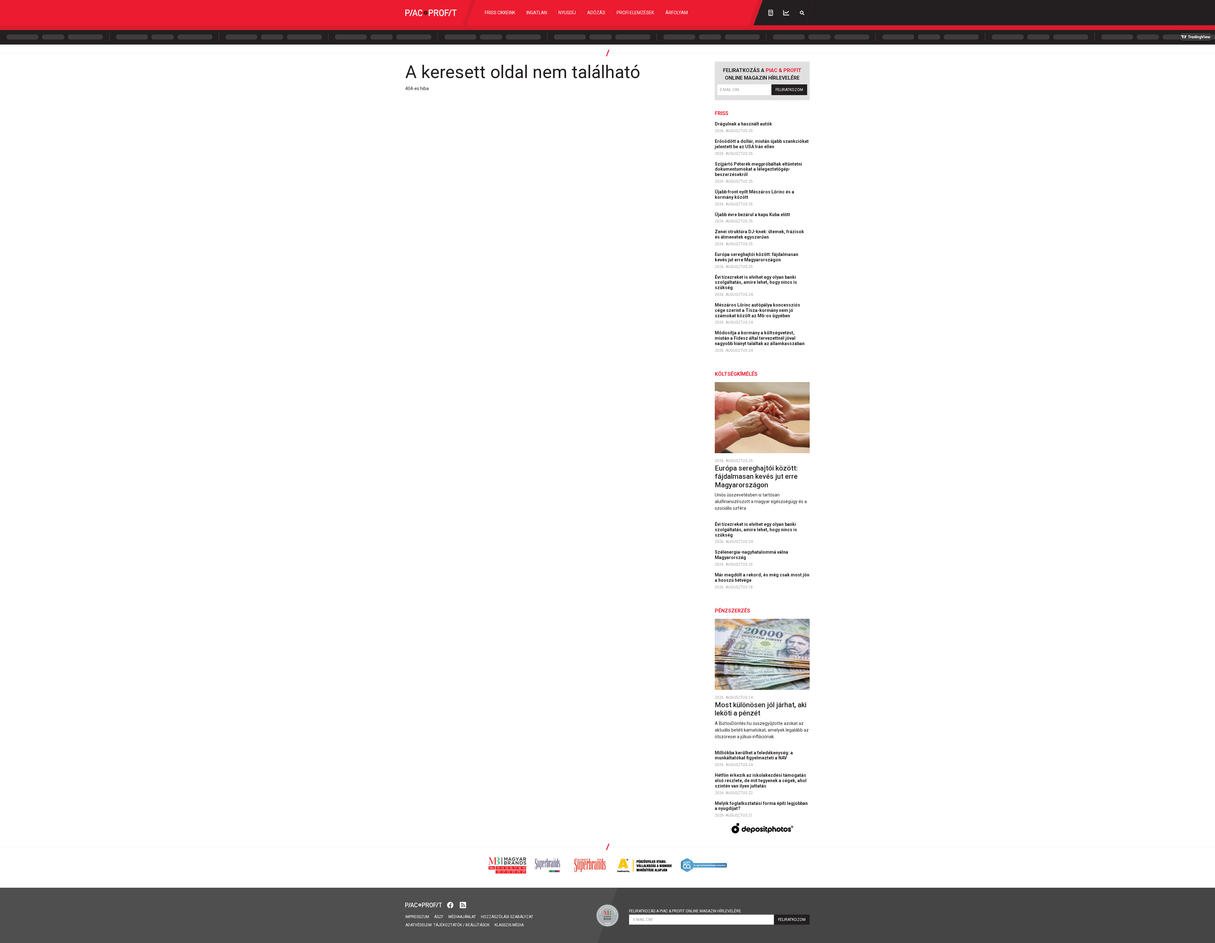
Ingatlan (536, 12)
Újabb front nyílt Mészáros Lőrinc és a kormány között (754, 194)
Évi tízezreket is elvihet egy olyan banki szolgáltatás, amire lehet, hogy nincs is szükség (756, 282)
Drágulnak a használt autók (744, 123)
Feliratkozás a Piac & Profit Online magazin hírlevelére (685, 911)
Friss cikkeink (500, 12)
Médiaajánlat (462, 917)
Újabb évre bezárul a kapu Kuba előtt (753, 214)
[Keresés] (802, 12)
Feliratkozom (789, 90)
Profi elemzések (635, 12)
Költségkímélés (736, 374)
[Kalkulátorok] (770, 12)
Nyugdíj (567, 12)
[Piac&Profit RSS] (463, 904)
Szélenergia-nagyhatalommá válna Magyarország (751, 555)
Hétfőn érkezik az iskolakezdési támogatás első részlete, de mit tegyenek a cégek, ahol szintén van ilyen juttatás (761, 780)
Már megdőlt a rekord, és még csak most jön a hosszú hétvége (762, 577)
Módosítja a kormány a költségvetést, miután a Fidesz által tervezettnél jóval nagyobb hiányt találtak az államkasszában (760, 338)
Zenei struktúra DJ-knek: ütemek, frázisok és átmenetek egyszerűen (759, 234)
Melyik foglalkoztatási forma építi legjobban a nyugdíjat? (761, 806)
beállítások (477, 925)
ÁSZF (438, 917)
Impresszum (417, 917)
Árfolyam (676, 12)
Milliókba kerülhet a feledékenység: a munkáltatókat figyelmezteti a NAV (754, 755)
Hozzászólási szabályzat (507, 917)
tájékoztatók (447, 925)
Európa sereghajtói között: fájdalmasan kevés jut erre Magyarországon (756, 257)
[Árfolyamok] (786, 13)
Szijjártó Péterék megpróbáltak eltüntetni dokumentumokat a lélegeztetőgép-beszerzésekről (758, 169)
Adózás (596, 12)
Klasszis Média (509, 925)
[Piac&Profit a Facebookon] (451, 904)
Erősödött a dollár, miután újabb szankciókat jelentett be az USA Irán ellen (762, 144)
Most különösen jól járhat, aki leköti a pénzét (761, 709)
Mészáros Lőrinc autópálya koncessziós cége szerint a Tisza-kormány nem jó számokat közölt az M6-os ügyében (757, 310)
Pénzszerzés (732, 611)
